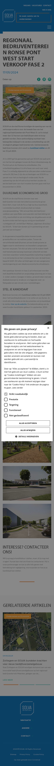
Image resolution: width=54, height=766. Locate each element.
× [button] (48, 328)
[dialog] (27, 383)
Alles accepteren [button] (28, 423)
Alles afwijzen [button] (28, 430)
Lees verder (17, 388)
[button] (27, 436)
